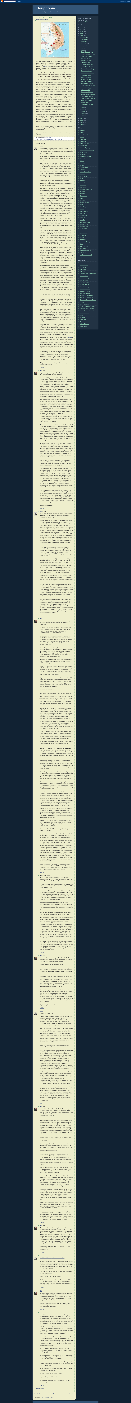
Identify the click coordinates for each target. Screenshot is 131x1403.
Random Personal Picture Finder (88, 311)
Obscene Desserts (84, 202)
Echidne (82, 165)
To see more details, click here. (86, 22)
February (83, 113)
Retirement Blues (84, 226)
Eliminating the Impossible (88, 94)
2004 (81, 124)
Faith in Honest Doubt (85, 172)
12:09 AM (42, 615)
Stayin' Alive (83, 235)
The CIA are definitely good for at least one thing (52, 1258)
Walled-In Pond (84, 246)
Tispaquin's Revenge (85, 241)
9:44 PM (48, 137)
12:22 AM (42, 1103)
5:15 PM (42, 1385)
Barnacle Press (84, 265)
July (82, 48)
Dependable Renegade (85, 156)
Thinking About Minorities (87, 73)
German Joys (83, 176)
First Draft (82, 174)
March (83, 111)
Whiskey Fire (83, 252)
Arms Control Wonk (85, 134)
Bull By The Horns (84, 143)
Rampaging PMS (84, 224)
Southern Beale (84, 231)
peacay (41, 146)
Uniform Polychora (84, 324)
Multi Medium (83, 196)
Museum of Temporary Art (86, 297)
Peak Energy (83, 213)
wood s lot (82, 257)
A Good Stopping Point (87, 64)
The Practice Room (85, 222)
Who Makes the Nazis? (86, 255)
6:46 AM (42, 367)
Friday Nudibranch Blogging (88, 54)
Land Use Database (85, 293)
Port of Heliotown (84, 304)
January (83, 115)
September (84, 43)
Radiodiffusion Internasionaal (87, 306)
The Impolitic (83, 239)
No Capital (82, 200)
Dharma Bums (83, 158)
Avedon (82, 137)
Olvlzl (81, 204)
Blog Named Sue (84, 141)
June (82, 50)
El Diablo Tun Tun (84, 284)
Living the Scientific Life (86, 189)
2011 (81, 29)
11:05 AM (42, 872)
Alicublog (82, 132)
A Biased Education (86, 79)
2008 (81, 35)
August (83, 46)
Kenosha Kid (83, 185)
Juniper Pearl (83, 182)
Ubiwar (81, 244)
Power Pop (82, 220)
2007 (81, 118)
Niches (81, 198)
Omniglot (82, 302)
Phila (41, 370)
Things (81, 321)
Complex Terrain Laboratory (87, 150)
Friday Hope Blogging (86, 56)
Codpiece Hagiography (85, 147)
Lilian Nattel (83, 187)
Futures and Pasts (42, 20)
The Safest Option (86, 77)
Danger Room (83, 152)
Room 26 (82, 315)
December (84, 37)
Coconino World (84, 276)
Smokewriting (83, 228)
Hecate (81, 178)
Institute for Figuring (85, 291)
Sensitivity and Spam (86, 60)
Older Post (72, 1393)
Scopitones (82, 317)
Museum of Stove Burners (86, 295)
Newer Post (37, 1393)
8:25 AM (42, 1222)
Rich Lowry (47, 66)
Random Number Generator (87, 308)
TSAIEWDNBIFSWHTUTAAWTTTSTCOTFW (50, 139)
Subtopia (82, 237)
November (84, 39)
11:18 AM (42, 1309)
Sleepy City (83, 319)
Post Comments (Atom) (47, 1397)
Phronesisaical (83, 215)
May (82, 107)
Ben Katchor (83, 267)
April (82, 109)
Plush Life (82, 217)
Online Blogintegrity (85, 206)
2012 (81, 27)
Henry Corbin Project (85, 286)
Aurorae (82, 262)
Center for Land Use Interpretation (88, 273)
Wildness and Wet (85, 90)
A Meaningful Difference (87, 92)
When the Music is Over (86, 250)
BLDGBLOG (83, 139)
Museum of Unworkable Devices (88, 300)
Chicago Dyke (83, 145)
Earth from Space (84, 282)
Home (54, 1393)
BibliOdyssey (83, 269)
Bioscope (82, 271)
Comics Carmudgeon (85, 278)
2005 (81, 122)
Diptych (82, 161)
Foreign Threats (85, 102)
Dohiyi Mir (82, 163)
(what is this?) (83, 248)
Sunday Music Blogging (87, 52)
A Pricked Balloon (85, 62)
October (83, 41)
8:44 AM (42, 1288)
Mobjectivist (83, 193)
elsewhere (69, 337)
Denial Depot (83, 154)
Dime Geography (84, 280)
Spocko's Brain (83, 233)
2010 (81, 31)
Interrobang (82, 180)
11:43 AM (42, 508)
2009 (81, 33)
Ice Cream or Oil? (85, 58)
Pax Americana (84, 211)
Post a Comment (40, 1388)
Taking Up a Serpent (86, 81)
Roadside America (84, 313)
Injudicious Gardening (85, 289)
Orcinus (82, 209)
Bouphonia (46, 8)
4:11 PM (42, 952)
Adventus (82, 130)
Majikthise (82, 191)
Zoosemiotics (83, 326)
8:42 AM (42, 1252)
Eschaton (82, 169)
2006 (81, 120)
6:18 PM (42, 1008)
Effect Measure (84, 167)
